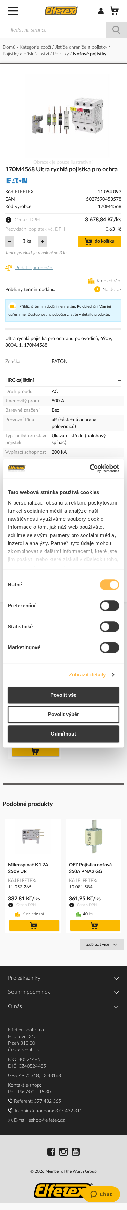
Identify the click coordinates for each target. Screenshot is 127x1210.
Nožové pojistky (89, 54)
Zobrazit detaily (87, 675)
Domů (10, 47)
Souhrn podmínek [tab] (29, 992)
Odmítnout (63, 734)
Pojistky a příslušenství (26, 54)
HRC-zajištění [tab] (19, 380)
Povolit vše (63, 695)
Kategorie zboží (36, 47)
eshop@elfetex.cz (47, 1120)
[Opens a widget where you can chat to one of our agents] (101, 1194)
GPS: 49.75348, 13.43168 (34, 1075)
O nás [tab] (15, 1006)
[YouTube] (76, 1153)
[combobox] (63, 30)
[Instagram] (63, 1153)
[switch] (109, 606)
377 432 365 (47, 1101)
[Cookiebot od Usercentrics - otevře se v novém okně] (90, 468)
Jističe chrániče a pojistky (82, 47)
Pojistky (61, 54)
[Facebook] (51, 1153)
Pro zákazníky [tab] (24, 978)
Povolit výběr (63, 714)
